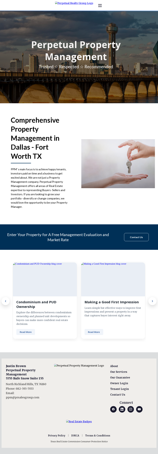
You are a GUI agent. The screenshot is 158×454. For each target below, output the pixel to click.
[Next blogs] (152, 301)
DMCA (75, 435)
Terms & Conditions (97, 435)
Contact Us (117, 394)
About (114, 366)
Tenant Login (119, 389)
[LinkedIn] (122, 409)
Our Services (118, 372)
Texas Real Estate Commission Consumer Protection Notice (79, 441)
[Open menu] (100, 5)
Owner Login (119, 383)
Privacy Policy (56, 435)
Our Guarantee (120, 377)
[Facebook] (113, 409)
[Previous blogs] (6, 301)
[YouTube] (139, 409)
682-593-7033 (25, 388)
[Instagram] (130, 409)
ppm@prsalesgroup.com (22, 397)
